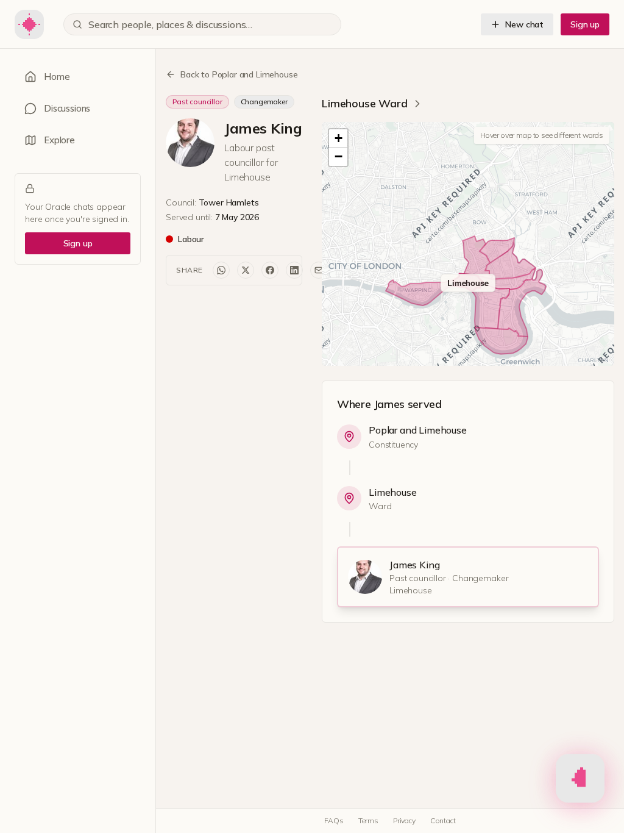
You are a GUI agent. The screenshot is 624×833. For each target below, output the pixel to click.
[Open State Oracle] (580, 779)
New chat (524, 24)
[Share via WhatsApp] (221, 270)
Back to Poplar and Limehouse (239, 74)
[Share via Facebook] (269, 270)
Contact (443, 820)
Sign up (585, 24)
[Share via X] (245, 270)
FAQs (333, 820)
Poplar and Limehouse (418, 430)
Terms (368, 820)
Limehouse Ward (365, 103)
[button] (338, 138)
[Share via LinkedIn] (294, 270)
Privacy (404, 820)
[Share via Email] (318, 270)
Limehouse (393, 492)
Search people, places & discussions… (170, 24)
